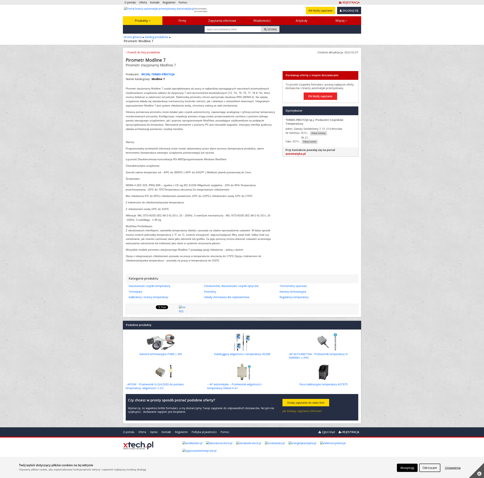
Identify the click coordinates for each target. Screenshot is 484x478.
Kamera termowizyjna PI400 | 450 (161, 354)
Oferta (142, 432)
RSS (181, 311)
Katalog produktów (156, 37)
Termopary (135, 291)
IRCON (145, 74)
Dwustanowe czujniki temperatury (149, 286)
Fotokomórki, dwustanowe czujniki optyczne (231, 286)
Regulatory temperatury (294, 297)
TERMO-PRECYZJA (163, 74)
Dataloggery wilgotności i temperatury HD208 (242, 354)
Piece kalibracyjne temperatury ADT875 (323, 384)
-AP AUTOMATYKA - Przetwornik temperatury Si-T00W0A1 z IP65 (318, 356)
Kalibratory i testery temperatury (148, 297)
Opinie (154, 432)
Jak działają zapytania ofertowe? (302, 411)
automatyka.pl (295, 153)
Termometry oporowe (293, 286)
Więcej (340, 21)
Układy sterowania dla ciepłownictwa (226, 297)
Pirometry (210, 291)
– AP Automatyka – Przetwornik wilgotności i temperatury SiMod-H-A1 (234, 386)
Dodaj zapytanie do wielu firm (305, 402)
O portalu (128, 432)
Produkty (142, 21)
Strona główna (133, 37)
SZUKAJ (272, 29)
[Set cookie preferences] (476, 470)
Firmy (182, 21)
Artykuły (301, 21)
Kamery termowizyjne (292, 291)
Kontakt (166, 432)
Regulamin (181, 432)
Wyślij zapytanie (322, 10)
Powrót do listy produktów (143, 52)
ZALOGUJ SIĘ (350, 10)
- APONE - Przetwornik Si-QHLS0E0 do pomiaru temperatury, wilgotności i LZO (155, 386)
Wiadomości (261, 21)
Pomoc (224, 432)
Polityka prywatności (204, 432)
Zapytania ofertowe (222, 21)
